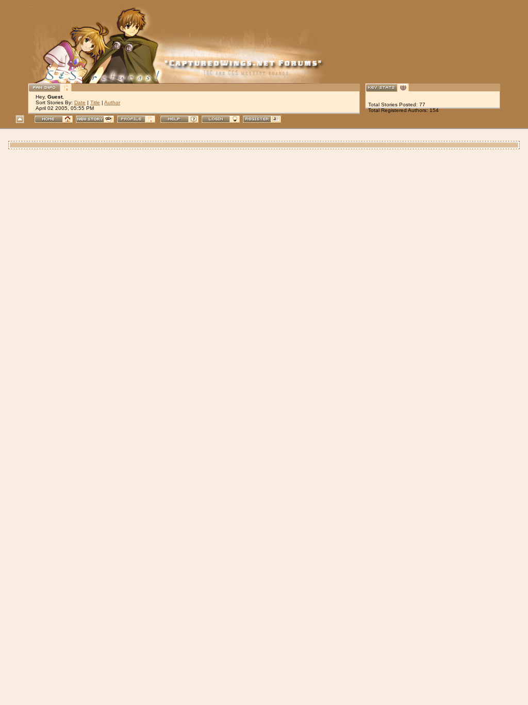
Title (95, 102)
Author (112, 102)
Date (80, 102)
